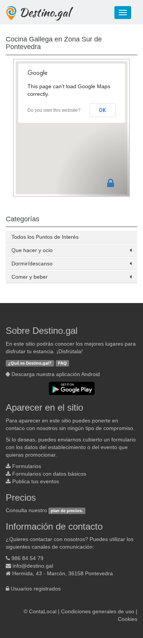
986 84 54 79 (27, 558)
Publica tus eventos (35, 481)
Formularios (26, 466)
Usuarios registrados (36, 589)
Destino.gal (44, 12)
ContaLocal (42, 611)
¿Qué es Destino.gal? (29, 363)
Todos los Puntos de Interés (45, 237)
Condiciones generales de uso (97, 611)
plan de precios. (67, 510)
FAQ (62, 363)
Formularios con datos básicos (49, 474)
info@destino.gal (33, 566)
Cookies (127, 619)
